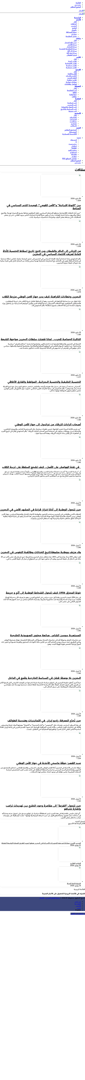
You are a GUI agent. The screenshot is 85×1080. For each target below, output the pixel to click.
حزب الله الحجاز (71, 42)
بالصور (74, 30)
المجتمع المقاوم (71, 130)
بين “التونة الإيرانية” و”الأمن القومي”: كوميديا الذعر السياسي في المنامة (44, 207)
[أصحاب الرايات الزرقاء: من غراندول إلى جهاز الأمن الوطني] (60, 415)
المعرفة (78, 86)
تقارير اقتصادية (71, 63)
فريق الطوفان (72, 55)
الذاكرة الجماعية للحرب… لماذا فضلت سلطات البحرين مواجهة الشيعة (41, 339)
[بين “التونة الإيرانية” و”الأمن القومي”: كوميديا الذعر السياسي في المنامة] (60, 196)
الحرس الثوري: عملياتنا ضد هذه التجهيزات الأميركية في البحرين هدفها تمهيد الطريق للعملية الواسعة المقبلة (41, 843)
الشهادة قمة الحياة (74, 883)
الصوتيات (73, 119)
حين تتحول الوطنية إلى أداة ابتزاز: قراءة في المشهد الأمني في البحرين (40, 509)
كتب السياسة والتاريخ (69, 109)
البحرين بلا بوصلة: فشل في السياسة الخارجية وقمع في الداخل (44, 677)
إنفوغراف (73, 117)
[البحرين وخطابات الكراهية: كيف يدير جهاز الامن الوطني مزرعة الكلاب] (60, 288)
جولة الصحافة (71, 32)
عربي (79, 908)
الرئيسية (77, 18)
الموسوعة (73, 132)
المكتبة (78, 99)
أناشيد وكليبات (71, 76)
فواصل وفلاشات (71, 84)
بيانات (78, 38)
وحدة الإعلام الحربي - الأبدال (49, 898)
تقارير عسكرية (71, 67)
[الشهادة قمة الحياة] (69, 881)
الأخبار (78, 20)
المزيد (78, 128)
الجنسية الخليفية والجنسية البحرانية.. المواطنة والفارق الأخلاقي (44, 381)
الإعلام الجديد (72, 78)
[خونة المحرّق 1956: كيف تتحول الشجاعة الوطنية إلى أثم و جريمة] (60, 584)
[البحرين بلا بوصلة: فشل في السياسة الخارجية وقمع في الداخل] (60, 669)
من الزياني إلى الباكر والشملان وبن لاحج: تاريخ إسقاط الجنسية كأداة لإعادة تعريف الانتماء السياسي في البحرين (42, 252)
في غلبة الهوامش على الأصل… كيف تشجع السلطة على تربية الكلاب (41, 467)
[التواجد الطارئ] (69, 861)
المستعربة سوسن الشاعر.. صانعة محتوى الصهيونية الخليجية (45, 635)
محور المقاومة (71, 36)
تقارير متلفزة (72, 80)
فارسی (78, 906)
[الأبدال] (82, 11)
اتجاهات (74, 24)
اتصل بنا (78, 904)
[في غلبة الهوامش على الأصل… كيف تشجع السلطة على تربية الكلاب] (60, 458)
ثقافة (75, 92)
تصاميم (74, 124)
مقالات (74, 97)
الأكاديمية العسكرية (69, 134)
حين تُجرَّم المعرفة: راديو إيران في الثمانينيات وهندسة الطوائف (44, 720)
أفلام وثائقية (72, 74)
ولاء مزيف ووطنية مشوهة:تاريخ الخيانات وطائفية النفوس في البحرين (41, 552)
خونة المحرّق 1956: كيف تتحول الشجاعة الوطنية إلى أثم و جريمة (43, 592)
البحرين (74, 26)
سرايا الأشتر (72, 45)
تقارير (78, 57)
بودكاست (73, 121)
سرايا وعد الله (72, 53)
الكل (75, 22)
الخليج (74, 28)
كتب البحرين (72, 105)
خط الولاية (73, 94)
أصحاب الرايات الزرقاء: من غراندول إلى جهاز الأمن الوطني (48, 424)
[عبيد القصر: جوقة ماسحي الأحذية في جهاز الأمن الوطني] (60, 754)
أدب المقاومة (72, 90)
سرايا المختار (72, 47)
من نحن (78, 902)
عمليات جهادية (71, 82)
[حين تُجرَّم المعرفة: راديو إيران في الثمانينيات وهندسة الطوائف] (60, 712)
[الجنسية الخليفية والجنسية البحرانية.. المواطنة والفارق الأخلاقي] (60, 373)
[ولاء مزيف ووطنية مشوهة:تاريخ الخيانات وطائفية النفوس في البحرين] (60, 543)
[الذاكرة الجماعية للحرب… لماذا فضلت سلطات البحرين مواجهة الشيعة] (60, 330)
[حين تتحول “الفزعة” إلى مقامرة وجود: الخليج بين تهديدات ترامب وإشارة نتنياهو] (60, 797)
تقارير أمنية (72, 61)
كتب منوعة (73, 111)
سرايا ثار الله (72, 51)
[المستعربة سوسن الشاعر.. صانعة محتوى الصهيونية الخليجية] (60, 626)
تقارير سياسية (71, 65)
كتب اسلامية (72, 103)
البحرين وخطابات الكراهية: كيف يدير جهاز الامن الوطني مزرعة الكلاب (41, 296)
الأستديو (78, 113)
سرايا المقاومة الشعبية (68, 49)
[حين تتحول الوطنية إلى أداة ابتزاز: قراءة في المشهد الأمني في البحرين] (60, 501)
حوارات (74, 34)
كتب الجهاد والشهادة (69, 107)
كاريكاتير (73, 126)
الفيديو (78, 69)
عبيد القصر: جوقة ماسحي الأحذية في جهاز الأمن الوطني (48, 763)
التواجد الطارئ (75, 863)
